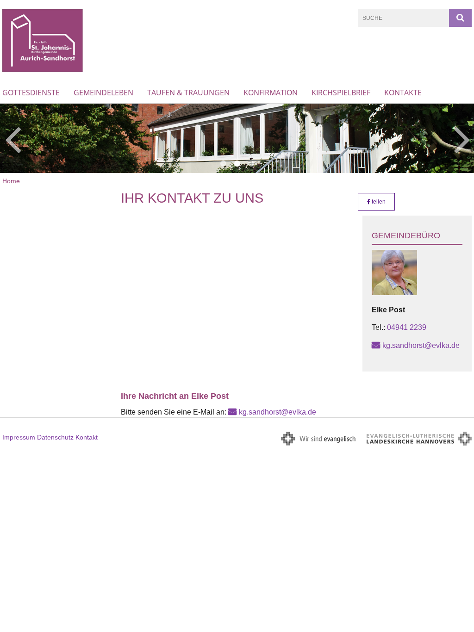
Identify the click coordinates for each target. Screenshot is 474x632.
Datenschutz (55, 437)
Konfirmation (270, 92)
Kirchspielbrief (341, 92)
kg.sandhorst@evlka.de (421, 345)
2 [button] (237, 163)
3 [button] (251, 163)
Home (11, 181)
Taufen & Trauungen (188, 92)
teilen (378, 201)
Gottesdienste (31, 92)
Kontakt (86, 437)
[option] (237, 138)
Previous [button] (13, 138)
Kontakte (403, 92)
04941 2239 (406, 327)
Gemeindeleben (103, 92)
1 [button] (223, 163)
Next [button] (462, 138)
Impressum (18, 437)
